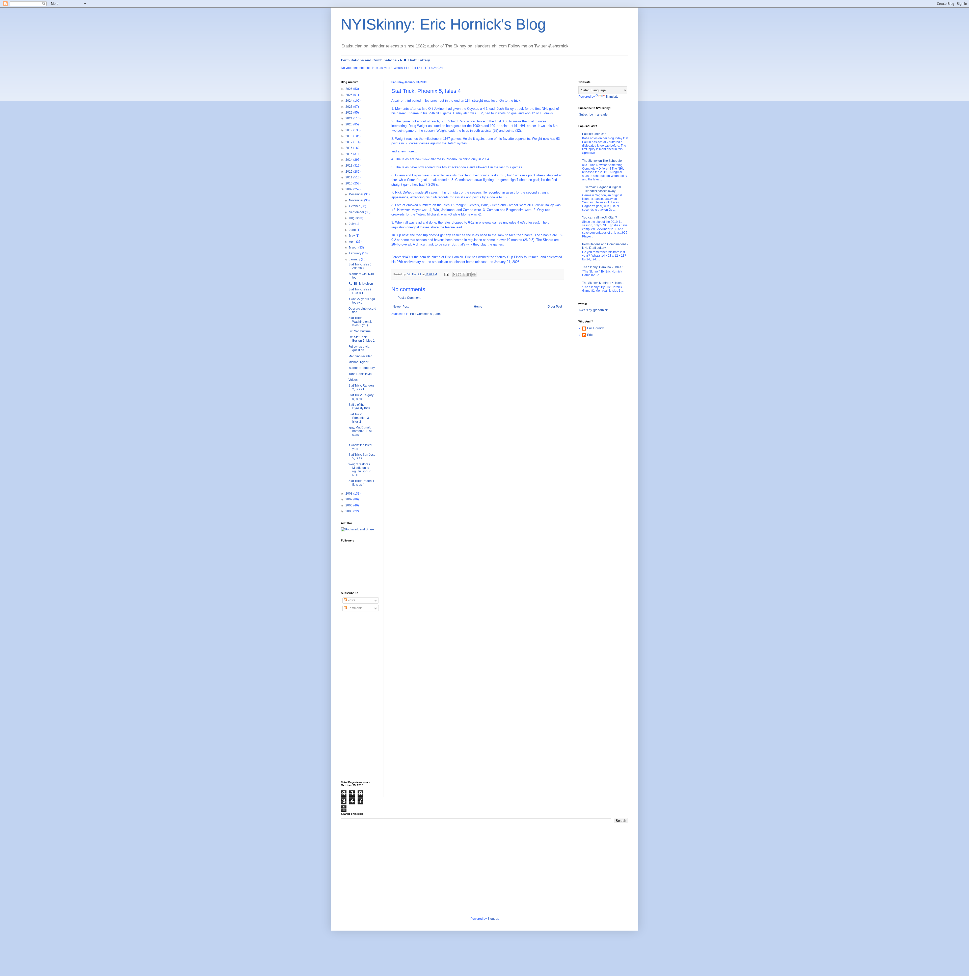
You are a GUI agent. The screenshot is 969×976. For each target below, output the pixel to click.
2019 (349, 130)
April (352, 241)
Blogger (493, 918)
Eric (590, 335)
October (355, 206)
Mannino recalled (360, 356)
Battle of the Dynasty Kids (359, 406)
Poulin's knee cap (594, 134)
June (353, 230)
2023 (349, 107)
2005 (349, 511)
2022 (349, 112)
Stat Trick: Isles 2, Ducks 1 (360, 291)
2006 (349, 505)
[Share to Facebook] (469, 274)
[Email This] (454, 274)
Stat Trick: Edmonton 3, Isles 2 (359, 418)
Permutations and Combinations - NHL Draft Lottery (385, 60)
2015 (349, 154)
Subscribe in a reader (594, 114)
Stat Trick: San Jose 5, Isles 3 (361, 456)
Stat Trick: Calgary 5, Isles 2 (360, 396)
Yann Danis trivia (360, 374)
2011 (349, 177)
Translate (612, 96)
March (353, 247)
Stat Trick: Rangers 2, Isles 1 (361, 387)
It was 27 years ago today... (361, 300)
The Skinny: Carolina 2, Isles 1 (603, 267)
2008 (349, 493)
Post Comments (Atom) (426, 314)
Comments (354, 608)
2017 (349, 142)
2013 (349, 165)
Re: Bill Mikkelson (360, 283)
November (356, 200)
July (352, 224)
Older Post (555, 306)
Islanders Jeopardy (361, 368)
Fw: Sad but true (359, 331)
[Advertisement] (361, 696)
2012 (349, 171)
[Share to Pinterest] (473, 274)
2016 (349, 148)
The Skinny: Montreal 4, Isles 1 (603, 283)
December (356, 194)
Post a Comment (409, 298)
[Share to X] (464, 274)
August (354, 218)
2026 (349, 89)
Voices (353, 380)
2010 (349, 183)
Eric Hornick (595, 328)
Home (478, 306)
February (355, 253)
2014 (349, 159)
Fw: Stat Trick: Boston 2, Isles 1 (361, 338)
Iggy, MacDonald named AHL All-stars (360, 431)
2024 (349, 100)
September (357, 212)
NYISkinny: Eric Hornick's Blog (443, 24)
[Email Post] (446, 274)
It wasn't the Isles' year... (360, 446)
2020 (349, 124)
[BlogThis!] (459, 274)
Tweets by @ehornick (593, 310)
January (355, 259)
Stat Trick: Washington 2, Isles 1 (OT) (360, 321)
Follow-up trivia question (358, 348)
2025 (349, 95)
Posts (351, 600)
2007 (349, 499)
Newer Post (401, 306)
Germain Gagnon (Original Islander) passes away (603, 189)
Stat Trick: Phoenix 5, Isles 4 (361, 482)
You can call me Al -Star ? (599, 217)
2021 (349, 118)
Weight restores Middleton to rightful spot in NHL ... (359, 470)
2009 (349, 189)
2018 (349, 136)
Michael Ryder (358, 362)
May (352, 235)
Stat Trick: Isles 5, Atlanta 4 (360, 266)
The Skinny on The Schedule (602, 160)
